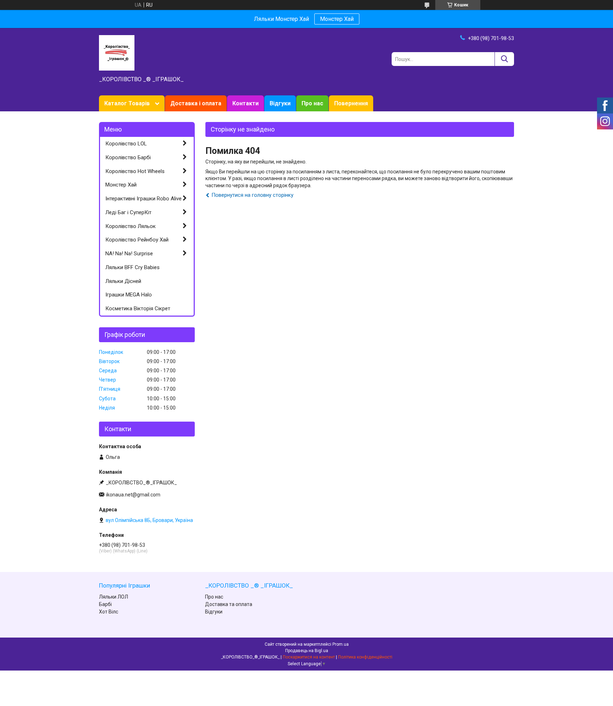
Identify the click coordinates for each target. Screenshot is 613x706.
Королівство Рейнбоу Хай (137, 240)
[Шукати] (504, 59)
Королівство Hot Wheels (135, 171)
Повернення (351, 103)
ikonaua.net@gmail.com (133, 494)
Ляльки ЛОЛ (113, 597)
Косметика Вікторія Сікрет (137, 308)
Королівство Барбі (128, 157)
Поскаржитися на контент (309, 657)
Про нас (312, 103)
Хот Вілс (108, 612)
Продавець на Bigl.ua (306, 650)
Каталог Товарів (127, 103)
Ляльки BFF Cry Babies (132, 267)
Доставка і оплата (195, 103)
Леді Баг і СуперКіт (128, 212)
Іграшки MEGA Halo (128, 294)
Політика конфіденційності (365, 657)
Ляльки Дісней (123, 281)
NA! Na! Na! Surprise (129, 253)
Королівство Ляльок (130, 226)
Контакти (245, 103)
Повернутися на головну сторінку (252, 195)
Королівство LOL (126, 143)
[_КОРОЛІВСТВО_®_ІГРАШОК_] (116, 52)
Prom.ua (340, 644)
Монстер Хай (337, 19)
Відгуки (280, 103)
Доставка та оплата (228, 604)
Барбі (105, 604)
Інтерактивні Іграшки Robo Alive (143, 198)
